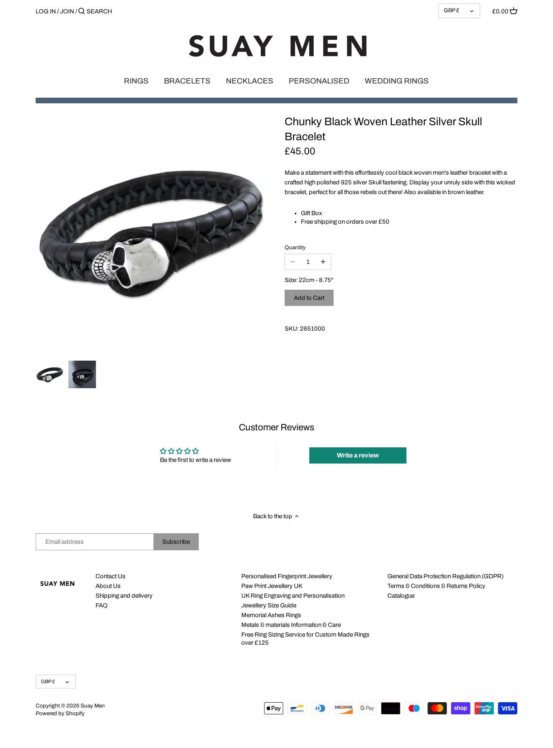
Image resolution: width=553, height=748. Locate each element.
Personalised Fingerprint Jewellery (286, 576)
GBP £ (451, 10)
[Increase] (323, 261)
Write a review (358, 455)
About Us (108, 586)
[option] (50, 374)
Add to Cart (309, 298)
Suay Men (93, 706)
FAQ (102, 605)
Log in (46, 11)
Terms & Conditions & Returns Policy (436, 586)
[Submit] (81, 11)
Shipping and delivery (124, 595)
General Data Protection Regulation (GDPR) (445, 576)
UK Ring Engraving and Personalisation (293, 595)
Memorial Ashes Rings (271, 615)
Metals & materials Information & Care (291, 625)
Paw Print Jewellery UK (271, 586)
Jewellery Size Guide (268, 605)
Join (67, 11)
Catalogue (401, 595)
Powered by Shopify (60, 713)
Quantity (295, 247)
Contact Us (110, 576)
